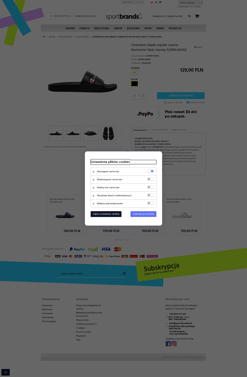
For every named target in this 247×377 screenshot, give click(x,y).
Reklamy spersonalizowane (110, 204)
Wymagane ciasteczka (108, 171)
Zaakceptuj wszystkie (143, 214)
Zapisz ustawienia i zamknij (106, 214)
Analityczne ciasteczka (108, 188)
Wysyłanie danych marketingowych (114, 196)
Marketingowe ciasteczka (109, 179)
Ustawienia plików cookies (110, 162)
